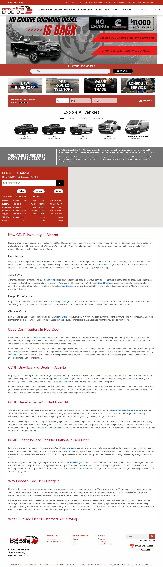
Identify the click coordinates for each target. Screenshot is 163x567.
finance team (18, 354)
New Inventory (52, 539)
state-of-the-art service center (123, 410)
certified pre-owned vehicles (42, 337)
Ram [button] (62, 118)
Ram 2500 (103, 264)
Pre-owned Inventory (54, 541)
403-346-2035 (20, 197)
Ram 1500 (43, 261)
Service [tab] (39, 191)
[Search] (152, 536)
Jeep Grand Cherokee (103, 282)
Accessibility (31, 564)
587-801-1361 (39, 197)
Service (75, 541)
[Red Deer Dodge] (17, 9)
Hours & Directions (104, 544)
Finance (75, 539)
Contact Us (102, 541)
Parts (74, 544)
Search (123, 71)
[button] (45, 10)
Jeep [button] (72, 118)
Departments (80, 535)
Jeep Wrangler (52, 279)
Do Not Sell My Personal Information (85, 564)
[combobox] (62, 101)
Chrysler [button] (98, 118)
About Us (101, 539)
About (101, 535)
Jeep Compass (67, 285)
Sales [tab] (21, 191)
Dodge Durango (62, 301)
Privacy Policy (47, 564)
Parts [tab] (58, 191)
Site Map (60, 564)
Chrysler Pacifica (59, 316)
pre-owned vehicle (78, 468)
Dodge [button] (84, 118)
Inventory (53, 535)
